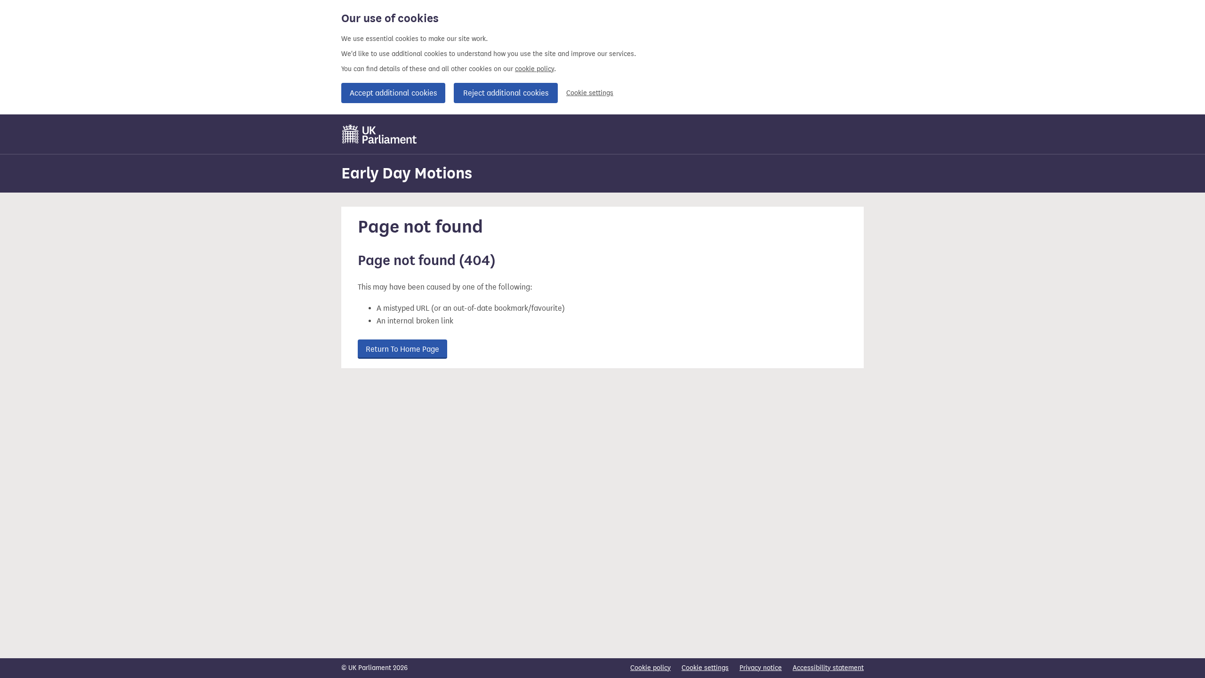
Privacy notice (760, 668)
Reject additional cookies (505, 93)
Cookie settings (589, 93)
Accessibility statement (828, 668)
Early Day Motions (406, 173)
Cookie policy (650, 668)
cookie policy (534, 69)
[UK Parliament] (379, 134)
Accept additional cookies (393, 93)
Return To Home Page (402, 349)
